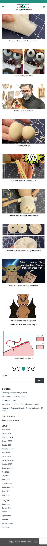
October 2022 (7, 483)
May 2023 (5, 476)
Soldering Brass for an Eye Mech (14, 393)
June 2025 (6, 430)
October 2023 (7, 464)
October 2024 (7, 445)
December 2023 (8, 460)
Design (4, 512)
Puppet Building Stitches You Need (23, 358)
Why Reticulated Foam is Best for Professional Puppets (23, 41)
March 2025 (6, 433)
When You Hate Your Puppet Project (23, 111)
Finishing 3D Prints (9, 400)
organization (6, 516)
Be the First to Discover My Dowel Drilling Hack (23, 181)
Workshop (5, 527)
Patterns (5, 520)
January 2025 (7, 441)
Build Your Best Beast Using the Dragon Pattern (23, 321)
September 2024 (8, 449)
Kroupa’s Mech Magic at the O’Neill (23, 76)
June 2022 (6, 491)
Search (4, 376)
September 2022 (8, 487)
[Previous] (14, 369)
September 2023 (8, 468)
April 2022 (6, 495)
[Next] (33, 369)
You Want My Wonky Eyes (23, 146)
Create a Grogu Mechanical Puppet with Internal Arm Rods (23, 286)
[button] (3, 7)
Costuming (6, 504)
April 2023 (6, 480)
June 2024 (6, 453)
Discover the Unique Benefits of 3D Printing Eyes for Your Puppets (23, 251)
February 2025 (7, 437)
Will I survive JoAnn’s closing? (13, 396)
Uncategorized (7, 523)
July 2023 (5, 472)
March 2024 (6, 456)
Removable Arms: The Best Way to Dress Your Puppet (24, 216)
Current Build (6, 508)
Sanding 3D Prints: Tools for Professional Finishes (21, 404)
